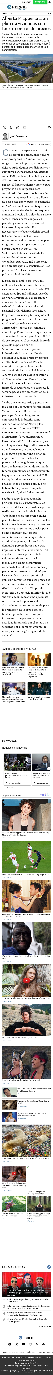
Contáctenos (30, 1352)
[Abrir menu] (3, 8)
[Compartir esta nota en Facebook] (4, 127)
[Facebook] (9, 1344)
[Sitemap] (43, 1344)
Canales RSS (6, 1352)
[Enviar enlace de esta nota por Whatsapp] (17, 127)
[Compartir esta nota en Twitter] (11, 127)
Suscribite (40, 2)
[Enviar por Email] (24, 127)
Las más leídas (13, 1267)
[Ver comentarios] (49, 14)
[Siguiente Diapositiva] (49, 768)
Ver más (43, 1326)
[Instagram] (30, 1344)
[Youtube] (23, 1344)
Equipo (48, 1352)
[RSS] (37, 1344)
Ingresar (26, 2)
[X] (16, 1344)
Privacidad (41, 1352)
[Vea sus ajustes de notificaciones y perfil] (49, 2)
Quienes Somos (18, 1352)
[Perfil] (26, 1339)
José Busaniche (19, 136)
